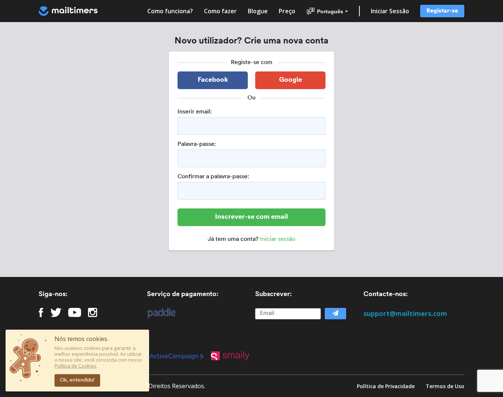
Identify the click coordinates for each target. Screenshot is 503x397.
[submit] (335, 313)
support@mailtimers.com (405, 313)
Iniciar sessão (277, 239)
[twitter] (56, 312)
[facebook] (41, 312)
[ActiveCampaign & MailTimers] (180, 355)
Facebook (213, 80)
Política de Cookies (75, 365)
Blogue (258, 11)
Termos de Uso (445, 386)
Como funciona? (170, 11)
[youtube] (74, 312)
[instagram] (92, 312)
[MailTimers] (68, 11)
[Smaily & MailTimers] (234, 355)
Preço (287, 11)
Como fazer (220, 11)
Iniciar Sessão (390, 11)
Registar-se (442, 11)
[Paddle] (157, 313)
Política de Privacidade (386, 386)
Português (330, 11)
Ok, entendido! (77, 380)
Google (290, 80)
